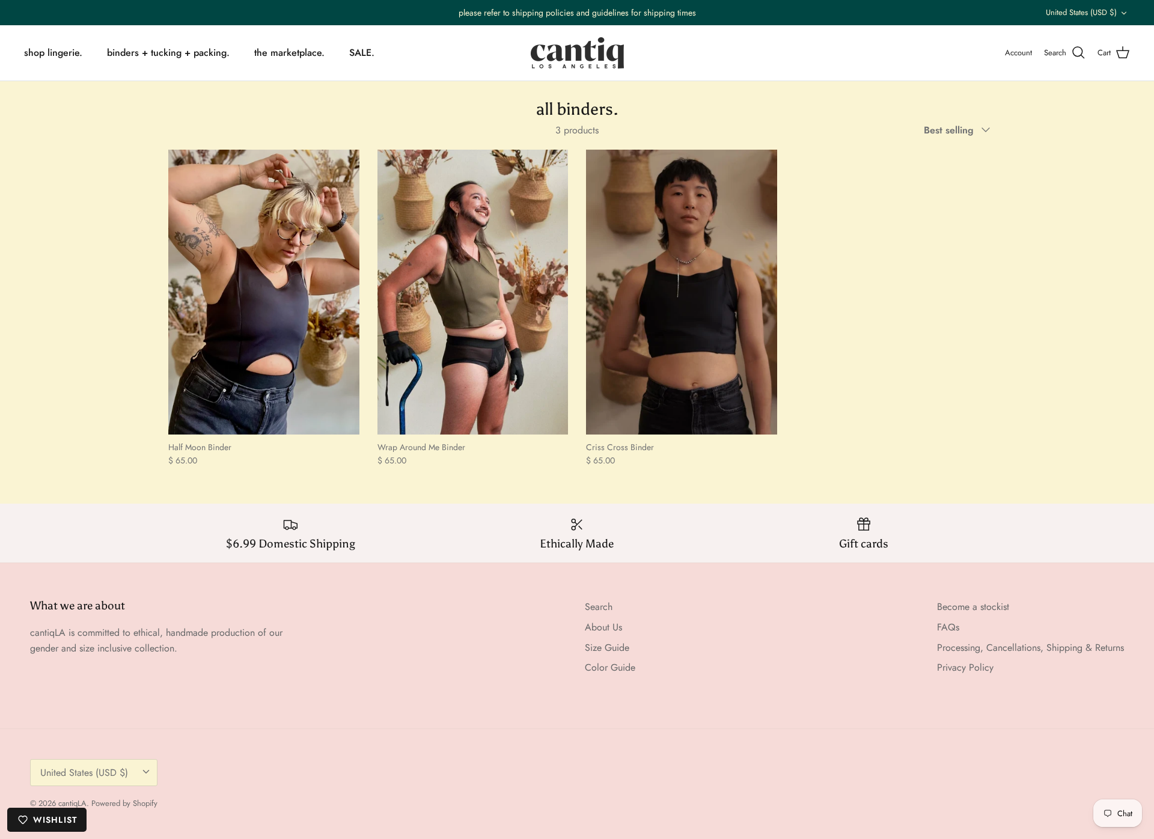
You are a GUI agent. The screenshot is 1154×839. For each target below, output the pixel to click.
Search (598, 607)
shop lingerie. (53, 52)
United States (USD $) (1081, 12)
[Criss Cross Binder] (681, 292)
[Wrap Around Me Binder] (473, 292)
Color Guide (610, 667)
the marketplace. (289, 52)
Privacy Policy (965, 667)
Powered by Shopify (124, 803)
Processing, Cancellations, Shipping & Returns (1030, 647)
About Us (603, 627)
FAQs (948, 627)
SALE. (361, 52)
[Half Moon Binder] (263, 292)
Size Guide (607, 647)
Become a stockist (973, 607)
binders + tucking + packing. (168, 52)
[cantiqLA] (577, 53)
